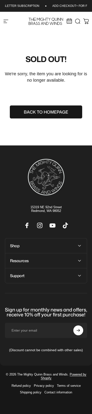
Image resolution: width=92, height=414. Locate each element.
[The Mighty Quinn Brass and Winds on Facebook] (27, 225)
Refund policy (21, 386)
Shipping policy (30, 392)
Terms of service (69, 386)
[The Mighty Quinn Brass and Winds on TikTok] (65, 225)
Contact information (58, 392)
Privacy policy (44, 386)
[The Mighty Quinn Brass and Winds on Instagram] (40, 225)
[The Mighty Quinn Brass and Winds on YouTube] (52, 225)
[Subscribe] (78, 330)
